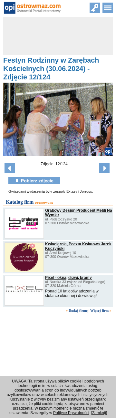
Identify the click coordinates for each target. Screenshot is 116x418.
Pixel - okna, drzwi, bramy (68, 277)
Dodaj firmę (78, 310)
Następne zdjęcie (104, 168)
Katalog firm (20, 202)
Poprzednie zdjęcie (10, 168)
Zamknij (99, 413)
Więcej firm (99, 310)
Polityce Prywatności (71, 413)
